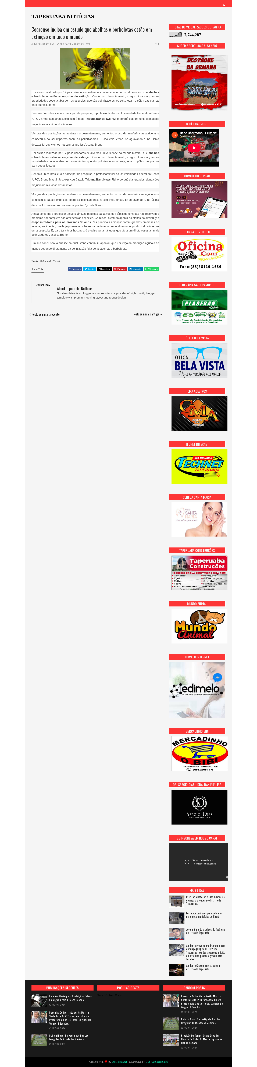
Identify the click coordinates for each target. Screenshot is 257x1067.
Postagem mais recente (46, 314)
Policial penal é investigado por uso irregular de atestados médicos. (68, 1037)
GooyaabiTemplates (157, 1061)
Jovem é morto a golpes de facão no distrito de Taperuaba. (205, 931)
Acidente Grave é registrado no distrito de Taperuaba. (203, 967)
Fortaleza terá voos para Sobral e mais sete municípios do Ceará (204, 915)
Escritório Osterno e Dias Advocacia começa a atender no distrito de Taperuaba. (205, 900)
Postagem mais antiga (146, 314)
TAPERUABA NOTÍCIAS (62, 16)
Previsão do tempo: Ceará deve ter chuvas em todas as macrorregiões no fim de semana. (202, 1039)
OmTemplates (119, 1061)
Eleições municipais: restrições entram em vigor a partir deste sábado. (70, 998)
